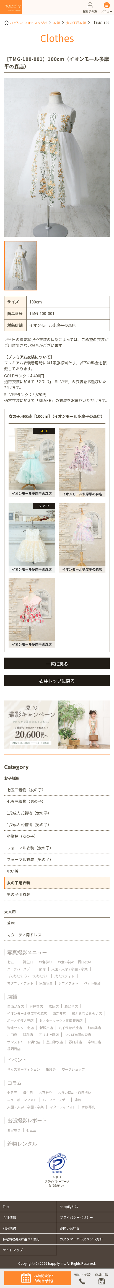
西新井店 (59, 1013)
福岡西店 (13, 1048)
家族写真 (46, 983)
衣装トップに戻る (57, 681)
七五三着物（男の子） (26, 801)
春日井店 (75, 1041)
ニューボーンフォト (22, 1099)
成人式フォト (64, 975)
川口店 (12, 1034)
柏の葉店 (94, 1027)
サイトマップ (13, 1249)
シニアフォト (68, 983)
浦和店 (28, 1034)
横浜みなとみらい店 (87, 1013)
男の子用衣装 (18, 894)
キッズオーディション (23, 1069)
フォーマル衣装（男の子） (30, 859)
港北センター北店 (20, 1027)
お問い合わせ (70, 1228)
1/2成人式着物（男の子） (29, 824)
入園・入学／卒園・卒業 (25, 1106)
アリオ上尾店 (49, 1034)
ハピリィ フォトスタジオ (28, 22)
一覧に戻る (57, 663)
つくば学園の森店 (77, 1034)
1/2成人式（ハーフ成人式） (28, 975)
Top (6, 1206)
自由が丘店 (15, 1006)
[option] (57, 157)
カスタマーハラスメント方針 (81, 1239)
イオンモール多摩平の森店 (27, 1013)
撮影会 (51, 1069)
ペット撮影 (92, 983)
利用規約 (9, 1228)
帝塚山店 (94, 1041)
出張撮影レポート (27, 1120)
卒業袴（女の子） (22, 836)
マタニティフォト (20, 983)
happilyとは (69, 1206)
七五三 (12, 961)
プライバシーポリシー (76, 1217)
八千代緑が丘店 (70, 1027)
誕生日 (28, 961)
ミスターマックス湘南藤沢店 (60, 1020)
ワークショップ (73, 1069)
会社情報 (9, 1217)
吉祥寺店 (36, 1006)
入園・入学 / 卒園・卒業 (69, 969)
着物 (11, 923)
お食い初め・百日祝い (74, 961)
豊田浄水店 (54, 1041)
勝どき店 (71, 1006)
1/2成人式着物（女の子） (29, 813)
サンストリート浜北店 (23, 1041)
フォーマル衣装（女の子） (30, 848)
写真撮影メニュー (27, 952)
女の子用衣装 (76, 22)
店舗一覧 (101, 1274)
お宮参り (45, 961)
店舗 (12, 996)
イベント (17, 1059)
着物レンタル (22, 1143)
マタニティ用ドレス (24, 934)
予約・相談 (82, 1274)
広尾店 (54, 1006)
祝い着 (13, 871)
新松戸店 (46, 1027)
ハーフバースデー (20, 969)
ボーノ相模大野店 (20, 1020)
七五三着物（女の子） (26, 789)
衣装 (56, 22)
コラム (14, 1082)
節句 (42, 969)
